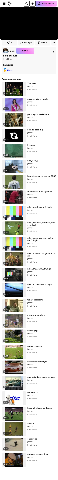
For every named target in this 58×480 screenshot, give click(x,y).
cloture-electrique (36, 315)
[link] (9, 50)
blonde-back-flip (35, 130)
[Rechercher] (27, 4)
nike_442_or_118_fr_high (39, 269)
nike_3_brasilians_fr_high (39, 284)
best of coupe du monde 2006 (41, 176)
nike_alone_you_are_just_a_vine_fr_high (41, 239)
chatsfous (32, 439)
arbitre (30, 423)
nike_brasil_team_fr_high (39, 207)
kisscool (31, 145)
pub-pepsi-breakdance (38, 114)
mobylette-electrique (37, 454)
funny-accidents (35, 300)
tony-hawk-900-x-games (39, 191)
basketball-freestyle (37, 362)
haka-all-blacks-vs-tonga (39, 408)
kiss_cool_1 (32, 161)
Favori (44, 42)
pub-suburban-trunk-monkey (41, 377)
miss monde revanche (37, 99)
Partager (28, 42)
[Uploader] (33, 4)
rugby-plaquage (34, 346)
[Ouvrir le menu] (4, 4)
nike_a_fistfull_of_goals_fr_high (41, 254)
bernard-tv (32, 392)
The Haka (31, 83)
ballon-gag (32, 331)
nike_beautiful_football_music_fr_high (41, 223)
